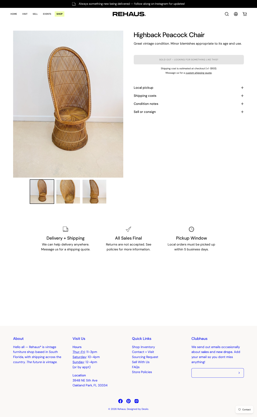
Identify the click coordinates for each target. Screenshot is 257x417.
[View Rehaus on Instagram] (136, 401)
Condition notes (146, 104)
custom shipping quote (199, 72)
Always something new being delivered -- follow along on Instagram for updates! (132, 4)
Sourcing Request (145, 357)
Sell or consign (145, 112)
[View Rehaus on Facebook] (120, 401)
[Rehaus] (128, 13)
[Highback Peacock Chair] (42, 191)
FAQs (136, 367)
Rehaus (121, 409)
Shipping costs (145, 96)
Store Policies (142, 372)
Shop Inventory (143, 347)
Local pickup (143, 88)
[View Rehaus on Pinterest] (128, 401)
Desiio (145, 409)
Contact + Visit (143, 352)
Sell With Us (140, 362)
